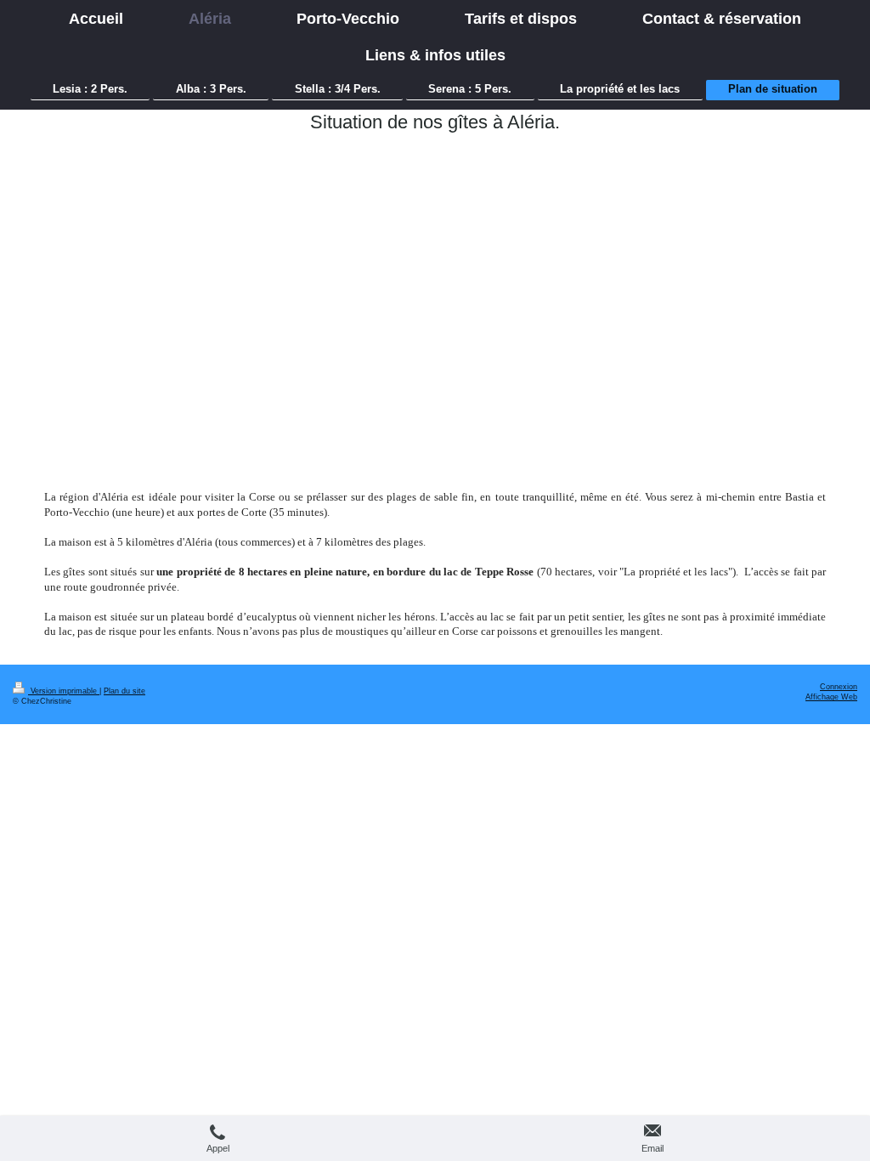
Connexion (838, 686)
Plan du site (124, 691)
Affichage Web (831, 697)
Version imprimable (63, 691)
